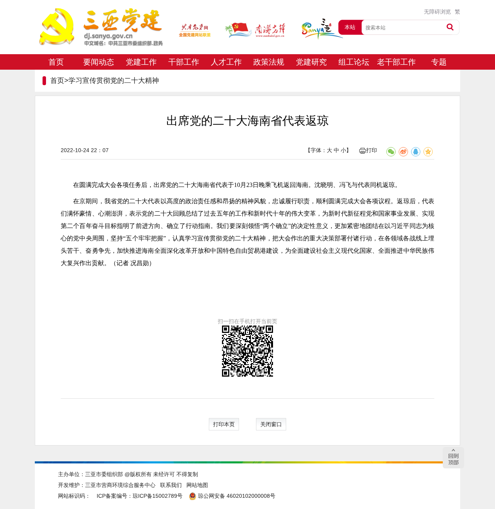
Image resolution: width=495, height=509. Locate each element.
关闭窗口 (271, 424)
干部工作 (183, 62)
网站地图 (197, 485)
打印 (371, 150)
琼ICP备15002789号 (158, 496)
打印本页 (224, 424)
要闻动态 (98, 62)
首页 (56, 62)
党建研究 (311, 62)
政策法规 (268, 62)
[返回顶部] (453, 457)
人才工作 (226, 62)
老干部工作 (396, 62)
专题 (439, 62)
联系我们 (171, 485)
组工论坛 (353, 62)
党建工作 (141, 62)
